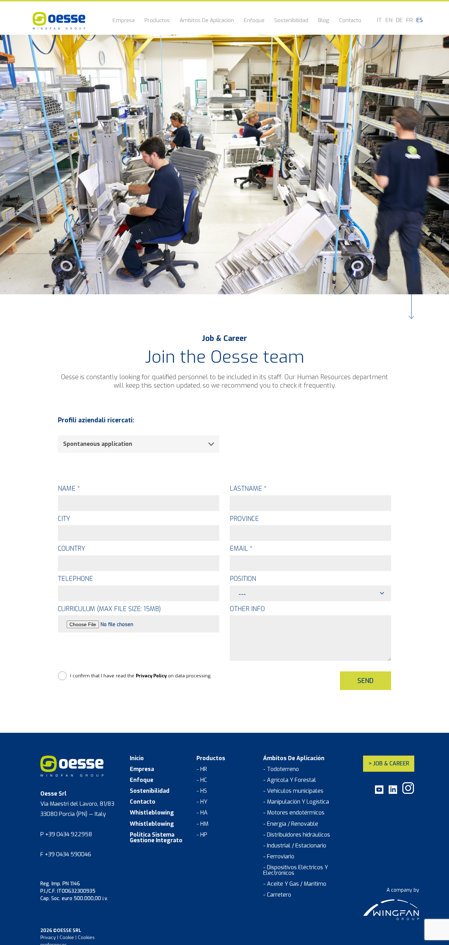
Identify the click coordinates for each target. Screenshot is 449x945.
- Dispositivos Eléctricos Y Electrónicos (295, 870)
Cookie (67, 937)
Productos (157, 21)
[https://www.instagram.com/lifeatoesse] (408, 792)
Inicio (137, 758)
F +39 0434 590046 (65, 854)
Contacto (350, 21)
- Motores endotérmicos (293, 813)
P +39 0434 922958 (66, 834)
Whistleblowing (152, 813)
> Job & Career (388, 763)
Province (244, 519)
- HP (201, 835)
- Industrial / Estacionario (294, 846)
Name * (69, 488)
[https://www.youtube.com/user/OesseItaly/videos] (379, 792)
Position (243, 579)
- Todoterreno (281, 769)
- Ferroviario (278, 856)
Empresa (124, 21)
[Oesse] (59, 20)
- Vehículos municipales (293, 791)
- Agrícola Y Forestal (289, 780)
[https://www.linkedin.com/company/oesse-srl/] (393, 792)
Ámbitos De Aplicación (207, 21)
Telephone (75, 579)
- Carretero (277, 895)
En (389, 20)
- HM (202, 824)
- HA (202, 813)
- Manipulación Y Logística (296, 802)
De (399, 20)
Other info (247, 609)
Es (419, 20)
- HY (201, 802)
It (379, 20)
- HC (201, 780)
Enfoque (254, 21)
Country (71, 548)
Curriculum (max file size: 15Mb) (109, 609)
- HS (201, 791)
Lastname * (248, 488)
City (64, 519)
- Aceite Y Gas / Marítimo (294, 884)
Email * (241, 548)
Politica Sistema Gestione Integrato (156, 837)
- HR (201, 769)
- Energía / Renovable (290, 824)
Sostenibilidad (291, 21)
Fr (409, 20)
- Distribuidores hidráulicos (296, 835)
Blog (323, 21)
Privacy (48, 937)
